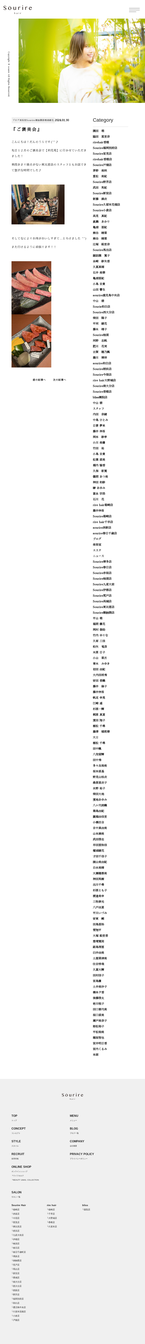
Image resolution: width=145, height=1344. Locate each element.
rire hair (51, 1205)
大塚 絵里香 (100, 935)
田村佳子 (98, 975)
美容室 (22, 120)
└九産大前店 (17, 1235)
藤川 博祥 (100, 357)
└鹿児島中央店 (18, 1307)
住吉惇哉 (98, 964)
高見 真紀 (100, 216)
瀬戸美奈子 (100, 1020)
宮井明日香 (100, 1043)
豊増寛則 (98, 941)
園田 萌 (98, 131)
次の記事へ (59, 380)
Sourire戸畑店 (102, 165)
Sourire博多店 (102, 561)
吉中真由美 (100, 828)
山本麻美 (98, 833)
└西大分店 (16, 1286)
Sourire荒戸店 (102, 595)
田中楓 (97, 748)
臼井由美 (98, 952)
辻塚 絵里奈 (101, 244)
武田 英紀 (100, 187)
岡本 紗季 (100, 437)
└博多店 (15, 1256)
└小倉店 (15, 1316)
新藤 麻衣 (100, 199)
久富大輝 (98, 969)
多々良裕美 (100, 765)
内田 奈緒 (100, 414)
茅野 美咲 (100, 170)
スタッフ (98, 408)
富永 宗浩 (99, 493)
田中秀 (97, 760)
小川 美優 (99, 442)
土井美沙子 (100, 986)
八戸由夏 (98, 907)
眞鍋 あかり (101, 221)
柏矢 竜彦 (100, 646)
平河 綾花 (100, 323)
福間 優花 (99, 624)
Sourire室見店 (102, 153)
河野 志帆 (100, 340)
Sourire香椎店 (102, 391)
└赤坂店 (15, 1214)
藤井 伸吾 (99, 431)
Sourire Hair (18, 1205)
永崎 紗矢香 (101, 261)
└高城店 (15, 1277)
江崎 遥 (97, 703)
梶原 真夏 (99, 714)
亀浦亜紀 (98, 278)
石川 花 (98, 499)
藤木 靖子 (100, 329)
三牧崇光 (98, 901)
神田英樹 (98, 879)
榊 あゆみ (99, 488)
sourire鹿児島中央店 (106, 295)
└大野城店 (52, 1218)
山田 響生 (99, 289)
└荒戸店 (15, 1265)
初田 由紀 (99, 669)
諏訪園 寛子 (101, 255)
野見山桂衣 (100, 777)
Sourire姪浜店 (102, 369)
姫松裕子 (98, 1026)
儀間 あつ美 (100, 476)
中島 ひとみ (100, 420)
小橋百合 (98, 822)
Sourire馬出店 (102, 250)
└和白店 (15, 1303)
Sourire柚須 (101, 335)
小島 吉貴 (99, 284)
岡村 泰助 (99, 629)
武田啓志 (98, 839)
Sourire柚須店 (102, 578)
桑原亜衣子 (100, 782)
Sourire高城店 (102, 601)
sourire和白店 (102, 363)
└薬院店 (86, 1209)
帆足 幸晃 (99, 697)
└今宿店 (15, 1218)
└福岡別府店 (17, 1299)
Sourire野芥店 (102, 182)
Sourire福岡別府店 (105, 148)
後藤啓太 (98, 998)
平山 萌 (97, 618)
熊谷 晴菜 (100, 233)
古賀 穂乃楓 (101, 352)
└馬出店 (15, 1269)
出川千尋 (98, 884)
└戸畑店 (15, 1320)
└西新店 (15, 1290)
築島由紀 (98, 811)
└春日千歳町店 (18, 1252)
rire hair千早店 (103, 522)
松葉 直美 (99, 459)
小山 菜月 (100, 658)
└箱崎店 (15, 1209)
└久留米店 (52, 1226)
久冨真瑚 (98, 267)
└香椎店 (51, 1222)
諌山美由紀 (100, 862)
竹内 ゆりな (100, 635)
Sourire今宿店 (102, 374)
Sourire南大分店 (103, 386)
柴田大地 (98, 794)
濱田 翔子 (99, 720)
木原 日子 (99, 652)
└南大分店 (16, 1282)
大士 (95, 737)
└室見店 (15, 1222)
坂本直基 (98, 771)
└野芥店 (15, 1294)
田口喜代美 (100, 1009)
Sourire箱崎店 (102, 516)
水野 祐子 (99, 788)
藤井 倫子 (100, 686)
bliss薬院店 (100, 397)
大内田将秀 (100, 675)
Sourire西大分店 (103, 312)
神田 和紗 (99, 482)
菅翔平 (97, 930)
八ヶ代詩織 (100, 805)
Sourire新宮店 (102, 193)
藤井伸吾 (98, 510)
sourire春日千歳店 (105, 533)
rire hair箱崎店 (103, 505)
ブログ (16, 120)
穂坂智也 (98, 1037)
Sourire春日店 (102, 567)
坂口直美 (98, 1015)
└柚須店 (15, 1243)
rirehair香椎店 (102, 159)
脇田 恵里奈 (101, 136)
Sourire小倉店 (102, 210)
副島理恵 (98, 947)
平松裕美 (98, 1032)
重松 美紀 (100, 176)
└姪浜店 (15, 1231)
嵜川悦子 (98, 1003)
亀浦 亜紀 (100, 227)
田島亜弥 (98, 924)
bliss (85, 1205)
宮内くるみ (100, 1049)
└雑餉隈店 (16, 1260)
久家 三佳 (99, 641)
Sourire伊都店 (102, 590)
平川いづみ (100, 913)
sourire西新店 (102, 527)
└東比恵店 (16, 1226)
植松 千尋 (99, 726)
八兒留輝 (98, 754)
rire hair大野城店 (104, 380)
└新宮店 (15, 1273)
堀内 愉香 (99, 465)
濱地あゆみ (100, 799)
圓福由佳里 (100, 816)
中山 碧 (98, 301)
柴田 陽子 (100, 318)
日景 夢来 (99, 425)
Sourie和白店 (101, 306)
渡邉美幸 (98, 896)
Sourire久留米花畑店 (106, 204)
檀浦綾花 (49, 120)
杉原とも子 (100, 890)
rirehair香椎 (101, 142)
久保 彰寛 (100, 471)
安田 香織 (99, 680)
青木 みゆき (101, 663)
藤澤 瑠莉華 (101, 731)
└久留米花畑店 (18, 1311)
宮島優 (97, 981)
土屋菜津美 (100, 958)
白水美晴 (98, 867)
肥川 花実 (100, 346)
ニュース (98, 556)
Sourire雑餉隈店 (35, 120)
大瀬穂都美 (100, 873)
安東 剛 (98, 918)
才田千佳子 (100, 856)
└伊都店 (15, 1239)
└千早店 (51, 1214)
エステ (97, 550)
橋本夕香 (98, 992)
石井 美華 (99, 272)
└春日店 (15, 1248)
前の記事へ (39, 380)
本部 (95, 1054)
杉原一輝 (98, 709)
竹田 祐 (98, 448)
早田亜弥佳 (100, 845)
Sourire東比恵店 (103, 607)
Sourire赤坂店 (102, 573)
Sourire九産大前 (103, 584)
